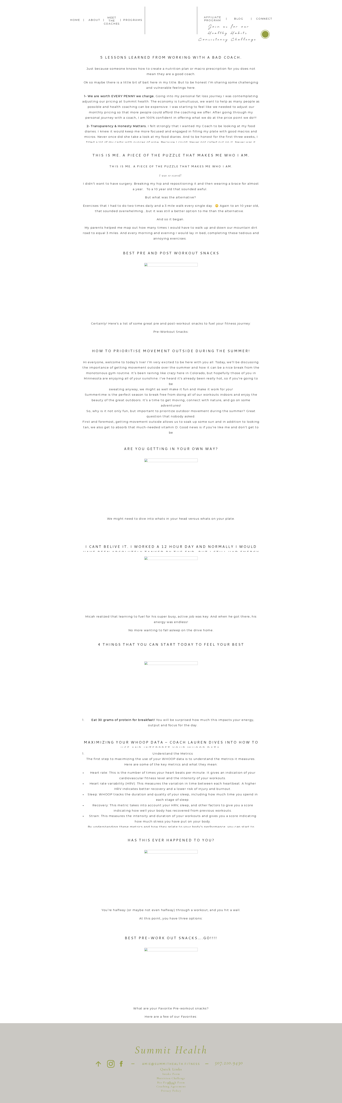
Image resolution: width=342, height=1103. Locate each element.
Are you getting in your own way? (171, 448)
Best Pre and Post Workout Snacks (171, 252)
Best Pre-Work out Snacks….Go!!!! (171, 937)
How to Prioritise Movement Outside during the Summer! (171, 350)
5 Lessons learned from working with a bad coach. (171, 57)
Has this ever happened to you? (171, 839)
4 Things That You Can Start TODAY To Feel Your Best (171, 644)
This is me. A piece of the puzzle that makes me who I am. (171, 155)
